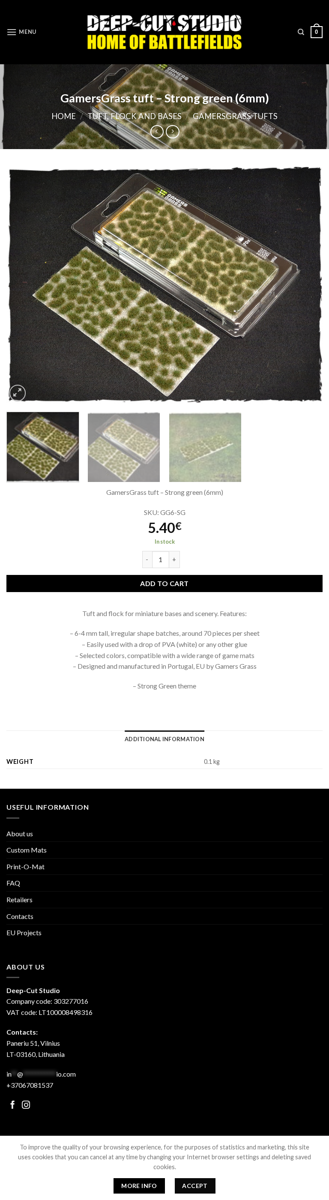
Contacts (19, 916)
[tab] (164, 739)
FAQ (13, 883)
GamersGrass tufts (235, 116)
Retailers (19, 899)
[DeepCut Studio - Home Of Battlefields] (164, 32)
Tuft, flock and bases (134, 116)
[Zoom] (17, 393)
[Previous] (23, 284)
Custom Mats (26, 850)
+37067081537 (29, 1085)
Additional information (164, 739)
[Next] (305, 284)
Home (63, 116)
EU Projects (24, 932)
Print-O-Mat (25, 866)
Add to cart (164, 583)
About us (19, 833)
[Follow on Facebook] (13, 1105)
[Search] (301, 32)
